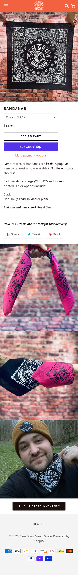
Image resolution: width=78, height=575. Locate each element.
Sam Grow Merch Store (36, 536)
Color (9, 117)
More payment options (31, 155)
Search (39, 524)
